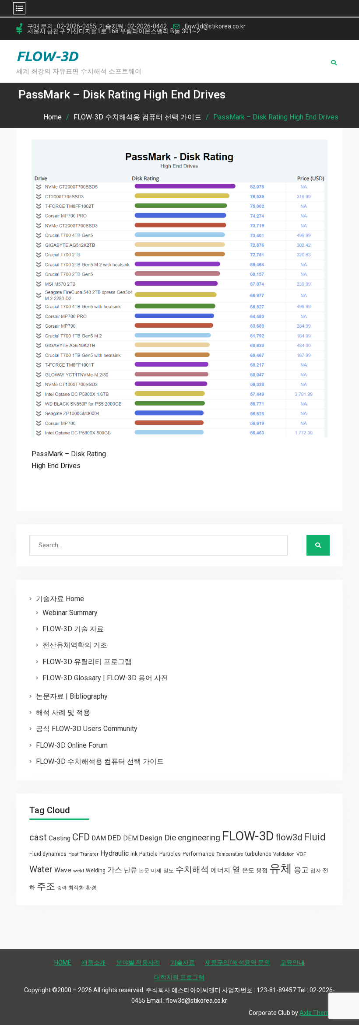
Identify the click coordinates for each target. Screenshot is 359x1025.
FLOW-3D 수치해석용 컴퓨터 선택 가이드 (100, 761)
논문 (144, 871)
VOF (301, 854)
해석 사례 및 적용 (63, 712)
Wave (62, 870)
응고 (301, 869)
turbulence (258, 854)
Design (151, 837)
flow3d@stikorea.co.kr (215, 26)
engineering (199, 838)
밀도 (168, 871)
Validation (284, 854)
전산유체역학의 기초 (74, 645)
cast (38, 837)
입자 (315, 871)
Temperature (229, 854)
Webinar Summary (70, 613)
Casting (59, 838)
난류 (130, 870)
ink (133, 854)
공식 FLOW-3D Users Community (86, 728)
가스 (114, 870)
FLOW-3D (47, 56)
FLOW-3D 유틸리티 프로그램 (87, 662)
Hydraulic (114, 853)
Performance (199, 854)
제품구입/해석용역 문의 (237, 962)
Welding (96, 871)
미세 (156, 871)
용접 (261, 870)
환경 (91, 888)
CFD (81, 837)
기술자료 (182, 962)
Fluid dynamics (48, 854)
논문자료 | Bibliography (72, 696)
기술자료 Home (60, 599)
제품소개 (93, 962)
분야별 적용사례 (138, 962)
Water (41, 869)
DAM (99, 838)
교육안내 (292, 962)
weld (78, 871)
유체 (280, 868)
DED (114, 837)
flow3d (289, 837)
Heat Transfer (83, 854)
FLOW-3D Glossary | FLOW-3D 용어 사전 (105, 678)
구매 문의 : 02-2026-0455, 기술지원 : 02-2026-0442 (97, 26)
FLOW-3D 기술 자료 (73, 629)
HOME (62, 962)
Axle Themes (317, 1012)
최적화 (76, 888)
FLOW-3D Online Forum (72, 745)
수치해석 (192, 870)
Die (170, 838)
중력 (62, 888)
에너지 (220, 870)
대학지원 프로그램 (179, 977)
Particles (170, 854)
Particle (148, 853)
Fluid (315, 837)
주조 (46, 886)
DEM (130, 838)
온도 (248, 870)
